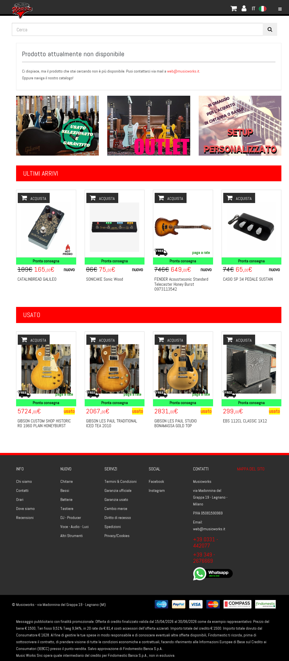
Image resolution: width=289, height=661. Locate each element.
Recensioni (25, 517)
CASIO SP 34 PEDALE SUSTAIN (248, 279)
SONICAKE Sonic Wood (104, 279)
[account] (38, 7)
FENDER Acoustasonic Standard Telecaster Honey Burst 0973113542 (181, 284)
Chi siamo (24, 481)
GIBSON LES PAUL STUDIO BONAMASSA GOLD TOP (175, 423)
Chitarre (66, 481)
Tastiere (66, 508)
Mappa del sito (250, 469)
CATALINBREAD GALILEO (36, 279)
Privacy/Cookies (117, 535)
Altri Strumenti (71, 535)
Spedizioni (112, 526)
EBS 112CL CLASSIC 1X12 (245, 421)
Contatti (22, 490)
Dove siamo (25, 508)
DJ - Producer (70, 517)
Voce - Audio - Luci (74, 526)
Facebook (156, 481)
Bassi (64, 490)
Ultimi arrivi (40, 173)
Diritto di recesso (117, 517)
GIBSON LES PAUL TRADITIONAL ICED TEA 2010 (111, 423)
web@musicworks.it (183, 71)
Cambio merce (115, 508)
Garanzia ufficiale (118, 490)
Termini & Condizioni (120, 481)
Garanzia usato (116, 499)
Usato (31, 314)
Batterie (66, 499)
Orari (19, 499)
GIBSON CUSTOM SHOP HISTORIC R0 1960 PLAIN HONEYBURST (44, 423)
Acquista (38, 198)
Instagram (157, 490)
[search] (270, 29)
